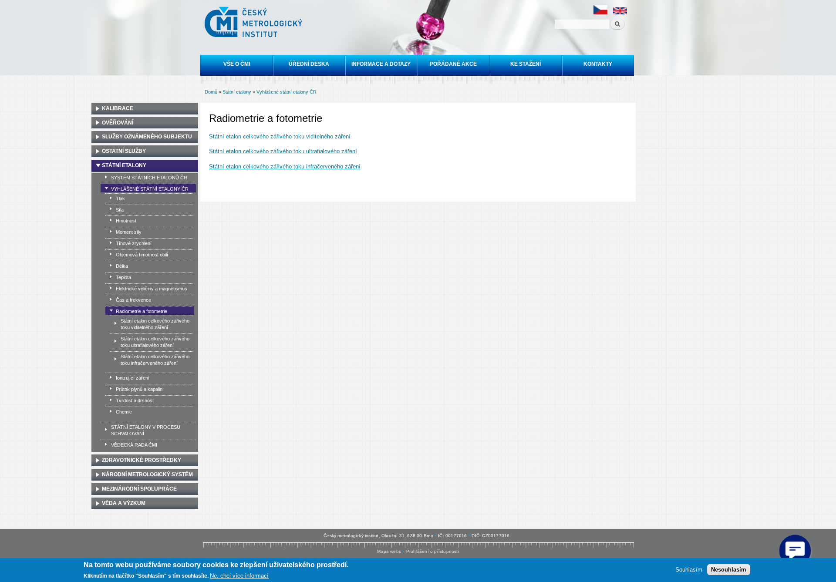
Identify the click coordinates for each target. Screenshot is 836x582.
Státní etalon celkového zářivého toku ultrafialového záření (283, 151)
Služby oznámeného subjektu (147, 137)
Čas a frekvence (133, 300)
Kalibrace (117, 108)
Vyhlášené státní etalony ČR (286, 91)
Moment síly (129, 232)
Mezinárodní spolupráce (139, 489)
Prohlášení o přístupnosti (432, 551)
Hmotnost (126, 220)
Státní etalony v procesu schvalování (145, 430)
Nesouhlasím (728, 569)
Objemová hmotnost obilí (142, 254)
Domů (211, 91)
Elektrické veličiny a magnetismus (151, 288)
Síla (120, 209)
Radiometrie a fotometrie (141, 311)
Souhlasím (688, 569)
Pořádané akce (453, 64)
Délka (122, 266)
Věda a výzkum (123, 503)
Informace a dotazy (381, 64)
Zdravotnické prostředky (141, 460)
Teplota (123, 277)
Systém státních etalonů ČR (149, 177)
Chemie (124, 411)
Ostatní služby (124, 151)
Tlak (120, 198)
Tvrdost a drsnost (135, 400)
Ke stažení (525, 64)
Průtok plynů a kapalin (139, 389)
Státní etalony (236, 91)
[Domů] (254, 23)
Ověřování (117, 123)
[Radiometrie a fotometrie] (600, 12)
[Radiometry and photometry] (620, 12)
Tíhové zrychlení (134, 243)
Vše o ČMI (236, 64)
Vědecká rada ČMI (134, 444)
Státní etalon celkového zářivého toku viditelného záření (280, 136)
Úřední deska (309, 64)
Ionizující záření (132, 377)
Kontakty (597, 64)
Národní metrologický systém (147, 474)
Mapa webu (389, 551)
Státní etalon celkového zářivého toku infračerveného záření (285, 166)
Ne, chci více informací (239, 575)
